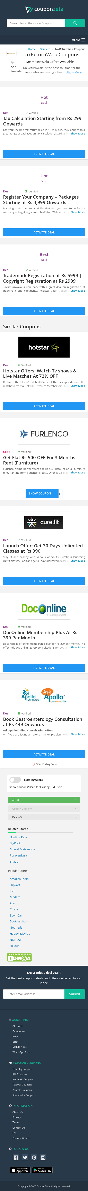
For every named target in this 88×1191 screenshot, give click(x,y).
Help (15, 1036)
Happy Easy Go (20, 933)
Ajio (12, 903)
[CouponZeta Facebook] (15, 1157)
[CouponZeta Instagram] (43, 1157)
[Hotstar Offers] (44, 347)
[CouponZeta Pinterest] (34, 1157)
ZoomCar (16, 915)
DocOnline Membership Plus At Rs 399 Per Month (40, 635)
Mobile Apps (19, 1047)
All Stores (17, 1026)
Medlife (15, 897)
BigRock (15, 843)
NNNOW (15, 940)
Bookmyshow (19, 921)
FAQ (14, 1133)
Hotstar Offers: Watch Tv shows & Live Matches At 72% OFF (39, 373)
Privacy (16, 1117)
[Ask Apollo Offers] (44, 695)
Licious (14, 946)
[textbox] (36, 23)
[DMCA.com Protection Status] (19, 957)
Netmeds (16, 927)
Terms (16, 1122)
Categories (18, 1031)
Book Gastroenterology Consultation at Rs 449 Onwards (42, 721)
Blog (15, 1041)
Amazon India (19, 879)
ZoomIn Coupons (22, 1090)
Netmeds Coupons (23, 1079)
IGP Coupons (19, 1074)
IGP (12, 891)
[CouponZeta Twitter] (25, 1157)
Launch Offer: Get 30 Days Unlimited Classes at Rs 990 (43, 548)
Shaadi (14, 861)
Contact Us (18, 1127)
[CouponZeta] (44, 10)
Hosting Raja (18, 837)
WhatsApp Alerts (22, 1052)
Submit (74, 994)
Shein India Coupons (24, 1095)
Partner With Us (21, 1138)
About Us (17, 1112)
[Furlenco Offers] (44, 434)
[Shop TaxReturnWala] (11, 54)
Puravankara (18, 855)
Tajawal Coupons (22, 1084)
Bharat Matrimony (22, 849)
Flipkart (15, 885)
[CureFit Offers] (44, 522)
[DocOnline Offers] (44, 609)
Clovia (14, 909)
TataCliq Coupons (22, 1069)
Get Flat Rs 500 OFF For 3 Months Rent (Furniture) (39, 460)
